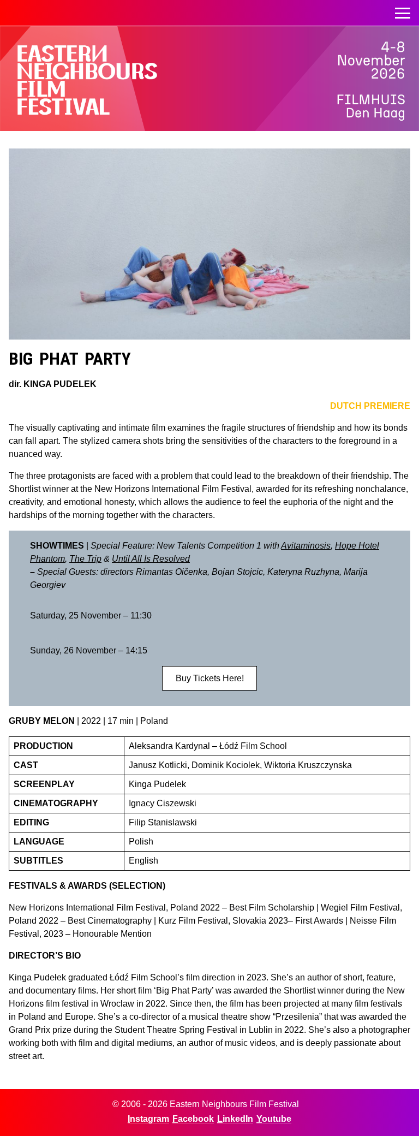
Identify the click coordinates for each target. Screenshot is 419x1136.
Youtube (273, 1118)
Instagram (148, 1118)
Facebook (193, 1118)
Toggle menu (402, 13)
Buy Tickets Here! (210, 678)
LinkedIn (235, 1118)
